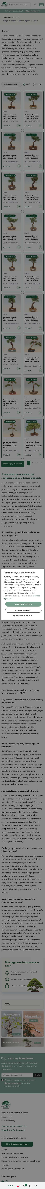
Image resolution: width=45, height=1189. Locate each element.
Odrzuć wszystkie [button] (23, 610)
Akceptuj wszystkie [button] (23, 604)
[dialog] (22, 594)
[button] (22, 615)
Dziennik (10, 1185)
